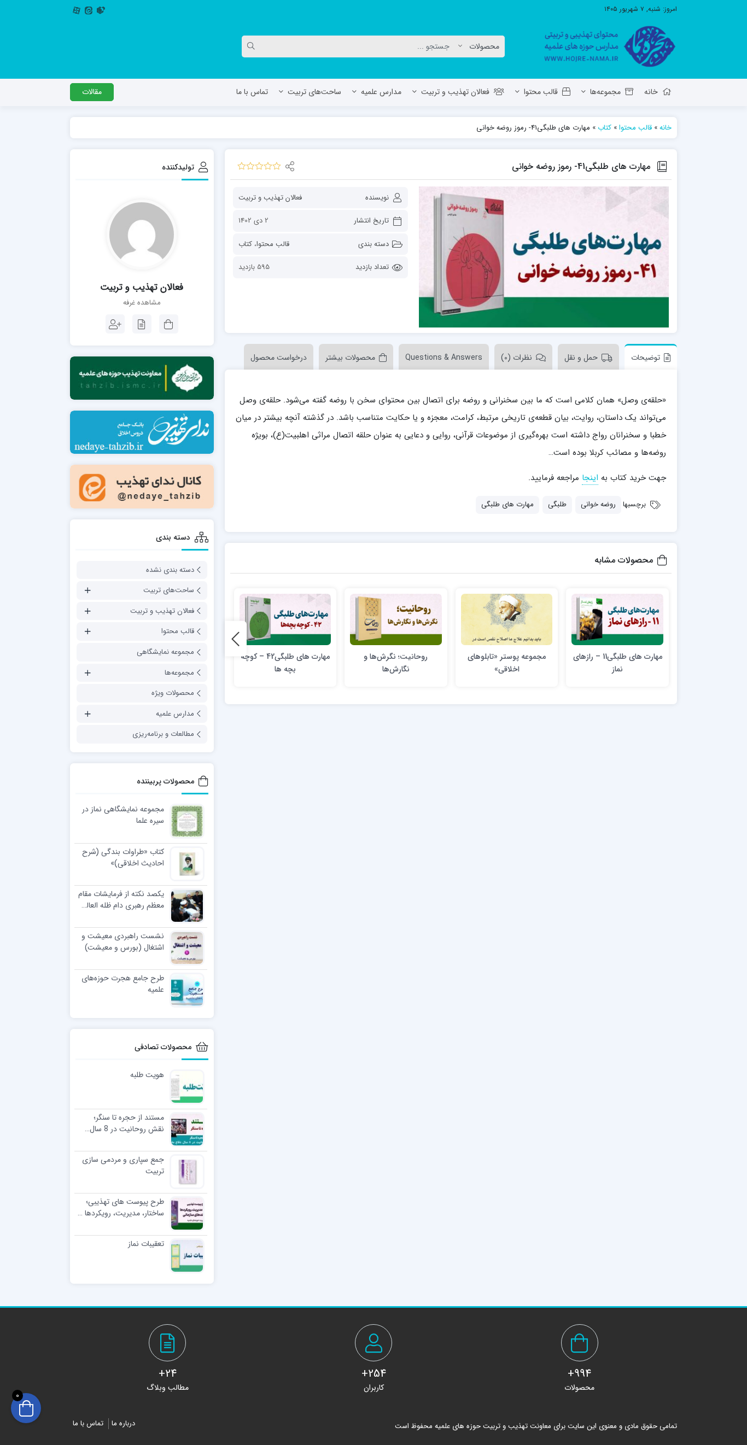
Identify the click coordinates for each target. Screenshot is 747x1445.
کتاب (604, 127)
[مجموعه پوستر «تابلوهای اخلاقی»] (507, 620)
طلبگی (557, 504)
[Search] (253, 46)
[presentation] (236, 639)
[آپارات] (76, 9)
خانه (651, 92)
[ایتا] (88, 9)
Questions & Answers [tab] (443, 358)
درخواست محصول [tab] (278, 358)
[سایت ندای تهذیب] (142, 432)
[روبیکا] (100, 9)
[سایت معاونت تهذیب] (142, 378)
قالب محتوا (541, 92)
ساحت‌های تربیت (314, 92)
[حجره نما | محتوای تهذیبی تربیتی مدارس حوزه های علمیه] (606, 46)
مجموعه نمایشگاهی (165, 652)
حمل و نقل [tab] (581, 358)
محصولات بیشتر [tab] (350, 358)
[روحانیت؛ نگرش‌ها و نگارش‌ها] (396, 620)
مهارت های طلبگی (507, 504)
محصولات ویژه (172, 693)
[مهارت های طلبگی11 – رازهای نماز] (617, 620)
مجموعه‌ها (605, 92)
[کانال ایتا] (142, 486)
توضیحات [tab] (645, 358)
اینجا (590, 477)
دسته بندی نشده (170, 570)
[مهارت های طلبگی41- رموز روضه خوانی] (544, 256)
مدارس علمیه (381, 92)
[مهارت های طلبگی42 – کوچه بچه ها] (285, 620)
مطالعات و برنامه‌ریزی (163, 734)
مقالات (92, 92)
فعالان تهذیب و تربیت (455, 92)
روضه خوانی (598, 504)
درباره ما (123, 1423)
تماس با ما (252, 92)
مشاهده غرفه (142, 302)
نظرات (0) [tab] (516, 358)
